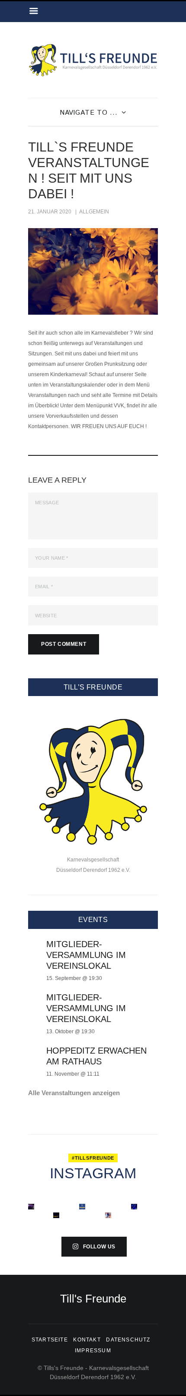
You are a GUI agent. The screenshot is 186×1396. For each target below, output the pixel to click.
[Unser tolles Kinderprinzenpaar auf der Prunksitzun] (56, 1215)
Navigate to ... (89, 113)
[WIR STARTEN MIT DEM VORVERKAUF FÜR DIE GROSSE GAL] (82, 1207)
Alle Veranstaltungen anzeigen (74, 1092)
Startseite (50, 1340)
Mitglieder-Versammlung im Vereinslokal (86, 954)
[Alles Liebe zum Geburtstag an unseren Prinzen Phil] (134, 1207)
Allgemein (94, 212)
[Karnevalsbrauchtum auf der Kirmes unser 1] (108, 1215)
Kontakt (86, 1340)
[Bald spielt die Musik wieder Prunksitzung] (31, 1207)
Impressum (93, 1351)
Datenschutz (128, 1340)
